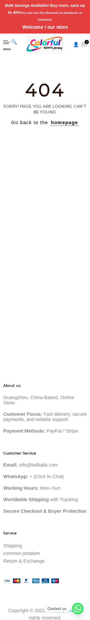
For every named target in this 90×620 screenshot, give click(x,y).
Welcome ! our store (45, 27)
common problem (21, 553)
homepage (64, 122)
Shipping (12, 545)
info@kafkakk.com (38, 465)
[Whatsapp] (78, 609)
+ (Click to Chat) (46, 476)
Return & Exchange (24, 561)
